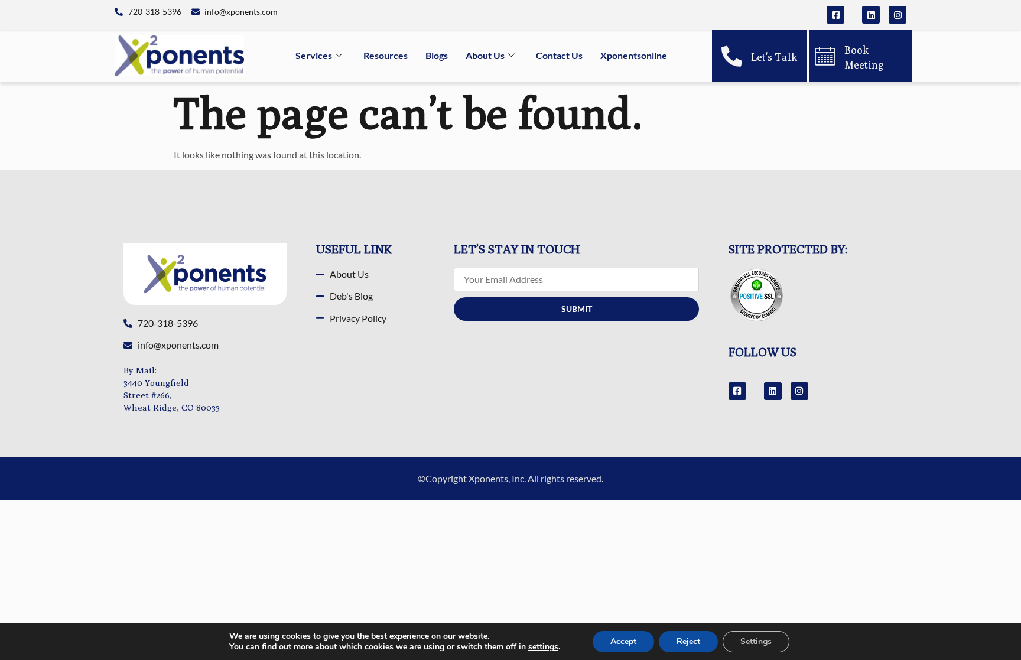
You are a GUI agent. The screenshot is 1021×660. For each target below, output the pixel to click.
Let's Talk (774, 57)
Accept (623, 641)
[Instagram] (897, 15)
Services (313, 55)
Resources (385, 55)
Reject (688, 641)
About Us (485, 55)
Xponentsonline (633, 55)
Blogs (436, 55)
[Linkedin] (871, 15)
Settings (756, 641)
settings (543, 647)
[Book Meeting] (825, 55)
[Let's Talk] (731, 55)
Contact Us (559, 55)
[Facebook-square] (835, 15)
